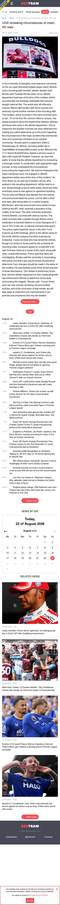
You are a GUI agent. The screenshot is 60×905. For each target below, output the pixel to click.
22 (45, 558)
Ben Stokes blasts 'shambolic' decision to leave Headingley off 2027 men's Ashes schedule (32, 462)
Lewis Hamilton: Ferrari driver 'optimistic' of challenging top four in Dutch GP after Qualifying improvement (31, 326)
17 (7, 558)
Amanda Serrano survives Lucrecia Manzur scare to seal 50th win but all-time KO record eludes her (32, 470)
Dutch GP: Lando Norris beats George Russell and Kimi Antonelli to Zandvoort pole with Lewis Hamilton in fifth (32, 384)
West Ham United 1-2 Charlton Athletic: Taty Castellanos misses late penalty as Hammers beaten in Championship (31, 335)
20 (30, 558)
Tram (30, 3)
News (4, 18)
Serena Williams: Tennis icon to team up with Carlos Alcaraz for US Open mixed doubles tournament (31, 394)
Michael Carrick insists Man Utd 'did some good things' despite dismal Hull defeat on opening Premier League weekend (33, 364)
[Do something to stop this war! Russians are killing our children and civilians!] (5, 5)
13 (30, 552)
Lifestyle (54, 11)
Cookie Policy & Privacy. (39, 895)
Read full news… (30, 301)
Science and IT (16, 11)
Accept (30, 900)
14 (37, 552)
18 (15, 558)
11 (15, 552)
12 (22, 552)
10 (7, 552)
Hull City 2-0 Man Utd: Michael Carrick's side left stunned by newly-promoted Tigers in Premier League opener (31, 405)
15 (45, 552)
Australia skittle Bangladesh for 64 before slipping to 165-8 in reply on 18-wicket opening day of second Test (32, 453)
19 (22, 558)
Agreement (30, 836)
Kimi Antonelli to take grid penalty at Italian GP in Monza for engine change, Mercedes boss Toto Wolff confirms (32, 415)
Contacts (49, 836)
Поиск (56, 3)
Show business (33, 11)
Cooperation (11, 836)
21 (37, 558)
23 (52, 558)
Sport (45, 11)
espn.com (53, 32)
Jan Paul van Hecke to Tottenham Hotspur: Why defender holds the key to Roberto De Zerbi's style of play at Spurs (32, 480)
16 (52, 552)
